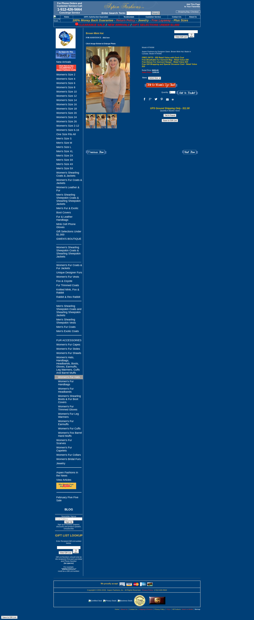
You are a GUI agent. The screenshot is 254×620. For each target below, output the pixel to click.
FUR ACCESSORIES (68, 340)
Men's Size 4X (64, 164)
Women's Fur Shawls (68, 353)
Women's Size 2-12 (67, 125)
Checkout (194, 12)
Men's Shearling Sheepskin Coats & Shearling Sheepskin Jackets (68, 199)
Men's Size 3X (64, 159)
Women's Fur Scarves (64, 442)
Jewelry (60, 463)
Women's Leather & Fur (67, 189)
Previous (96, 152)
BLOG (69, 509)
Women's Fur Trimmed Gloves (67, 408)
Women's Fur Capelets (64, 449)
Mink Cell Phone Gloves (66, 226)
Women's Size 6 (65, 83)
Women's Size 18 (66, 108)
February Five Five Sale (67, 499)
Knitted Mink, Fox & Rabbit (67, 291)
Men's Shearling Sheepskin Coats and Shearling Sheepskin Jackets (68, 311)
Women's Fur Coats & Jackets (69, 182)
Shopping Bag (183, 12)
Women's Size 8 (65, 87)
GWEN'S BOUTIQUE (68, 238)
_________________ (68, 243)
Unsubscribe (69, 529)
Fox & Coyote (64, 281)
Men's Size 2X (64, 155)
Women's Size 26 (66, 121)
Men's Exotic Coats (67, 331)
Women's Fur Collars (68, 454)
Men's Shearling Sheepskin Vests (66, 321)
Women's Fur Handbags (66, 383)
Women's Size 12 (66, 95)
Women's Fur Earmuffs (66, 423)
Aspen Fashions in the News (67, 474)
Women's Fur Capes (68, 344)
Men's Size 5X (64, 168)
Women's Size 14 (66, 100)
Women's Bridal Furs (68, 459)
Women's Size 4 (65, 78)
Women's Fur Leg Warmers (68, 415)
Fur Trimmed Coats (67, 285)
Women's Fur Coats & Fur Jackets (69, 267)
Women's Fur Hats (69, 377)
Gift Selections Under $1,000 (68, 233)
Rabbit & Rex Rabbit (68, 296)
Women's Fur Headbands (66, 390)
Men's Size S (64, 138)
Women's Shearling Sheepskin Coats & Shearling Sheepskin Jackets (68, 252)
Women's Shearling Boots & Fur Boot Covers (69, 399)
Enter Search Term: (114, 13)
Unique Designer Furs (69, 272)
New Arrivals (63, 61)
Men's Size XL (64, 151)
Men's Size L (63, 147)
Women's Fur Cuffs (69, 428)
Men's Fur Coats (66, 326)
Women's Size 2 (65, 74)
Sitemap (197, 609)
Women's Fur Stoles (68, 348)
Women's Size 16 (66, 104)
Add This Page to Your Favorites (192, 5)
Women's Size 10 (66, 91)
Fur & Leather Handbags (64, 218)
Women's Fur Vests (67, 276)
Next (190, 152)
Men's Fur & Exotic (67, 208)
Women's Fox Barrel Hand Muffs (70, 434)
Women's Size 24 (66, 117)
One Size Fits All (66, 134)
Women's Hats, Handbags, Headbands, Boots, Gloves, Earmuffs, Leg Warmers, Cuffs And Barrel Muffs (68, 365)
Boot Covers (63, 212)
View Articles (63, 479)
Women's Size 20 (66, 112)
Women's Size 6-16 (67, 130)
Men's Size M (64, 142)
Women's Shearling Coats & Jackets (67, 174)
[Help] (76, 553)
